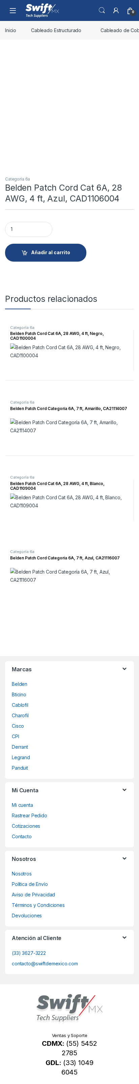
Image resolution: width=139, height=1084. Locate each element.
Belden (19, 684)
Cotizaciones (26, 826)
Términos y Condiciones (38, 905)
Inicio (10, 30)
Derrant (20, 747)
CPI (15, 736)
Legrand (21, 757)
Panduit (20, 768)
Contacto (22, 836)
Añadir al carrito (50, 252)
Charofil (20, 715)
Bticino (19, 694)
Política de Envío (30, 884)
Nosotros (22, 873)
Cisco (18, 726)
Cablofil (20, 705)
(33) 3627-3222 (29, 953)
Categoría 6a (17, 179)
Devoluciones (27, 915)
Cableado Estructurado (56, 30)
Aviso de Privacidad (33, 894)
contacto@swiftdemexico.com (45, 963)
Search (102, 10)
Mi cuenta (22, 805)
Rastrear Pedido (29, 815)
